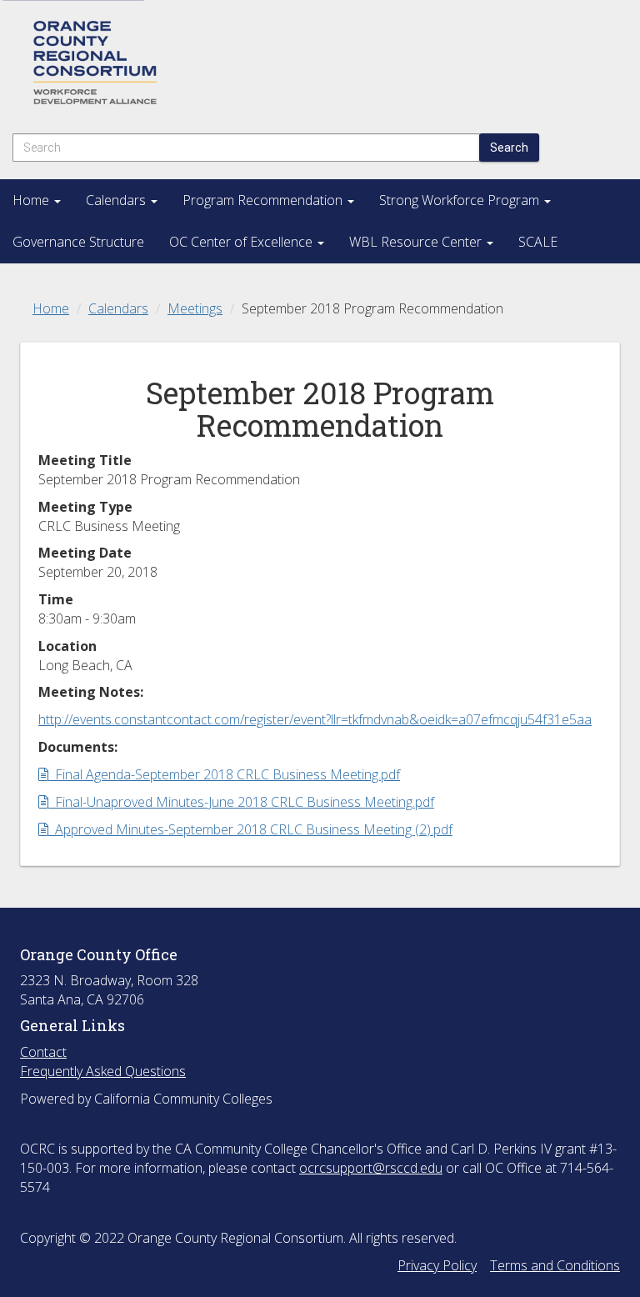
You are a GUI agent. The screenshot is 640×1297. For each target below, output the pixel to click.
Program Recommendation (264, 200)
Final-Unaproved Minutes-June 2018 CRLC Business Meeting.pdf (241, 802)
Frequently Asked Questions (103, 1071)
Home (32, 200)
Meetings (195, 308)
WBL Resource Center (417, 242)
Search (509, 147)
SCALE (538, 242)
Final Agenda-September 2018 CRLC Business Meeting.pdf (224, 774)
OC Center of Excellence (242, 242)
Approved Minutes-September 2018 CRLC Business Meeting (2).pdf (250, 829)
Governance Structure (78, 242)
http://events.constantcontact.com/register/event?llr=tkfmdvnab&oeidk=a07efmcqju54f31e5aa (315, 719)
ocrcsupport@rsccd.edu (370, 1168)
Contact (43, 1052)
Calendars (117, 200)
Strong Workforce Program (460, 200)
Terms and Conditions (555, 1265)
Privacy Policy (437, 1265)
